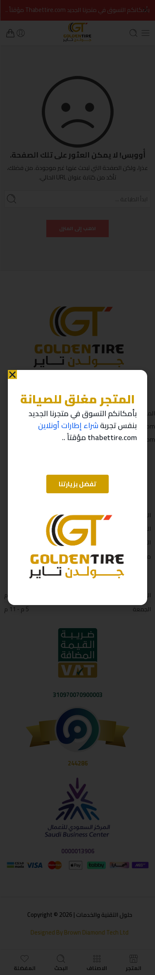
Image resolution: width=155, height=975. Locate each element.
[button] (12, 374)
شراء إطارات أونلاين (68, 425)
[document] (77, 487)
